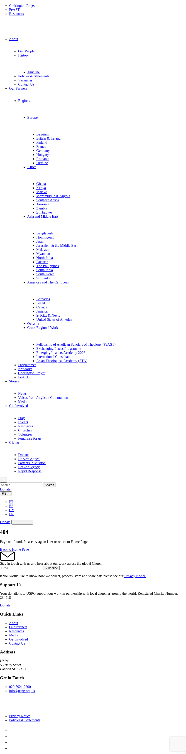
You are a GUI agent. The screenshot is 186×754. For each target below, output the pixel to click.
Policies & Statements (24, 720)
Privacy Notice (135, 576)
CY (11, 510)
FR (11, 514)
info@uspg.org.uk (22, 691)
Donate (5, 489)
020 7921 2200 (20, 687)
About (13, 623)
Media (13, 635)
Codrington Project (22, 5)
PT (11, 502)
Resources (16, 14)
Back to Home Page (14, 549)
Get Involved (18, 639)
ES (11, 506)
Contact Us (17, 643)
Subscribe (51, 568)
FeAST (14, 10)
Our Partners (18, 627)
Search (49, 485)
